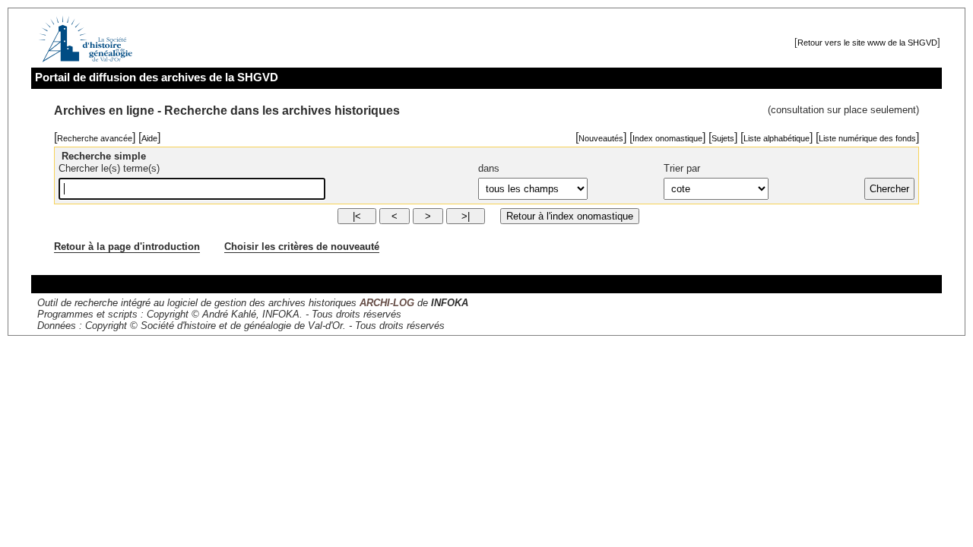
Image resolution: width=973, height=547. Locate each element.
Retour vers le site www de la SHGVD (867, 42)
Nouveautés (600, 138)
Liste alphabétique (776, 138)
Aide (149, 138)
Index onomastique (667, 138)
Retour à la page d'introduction (127, 246)
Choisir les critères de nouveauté (301, 246)
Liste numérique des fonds (867, 138)
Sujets (723, 138)
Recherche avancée (94, 138)
